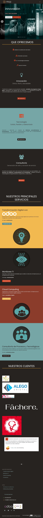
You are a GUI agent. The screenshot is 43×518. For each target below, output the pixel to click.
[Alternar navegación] (40, 2)
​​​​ (10, 510)
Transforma (22, 98)
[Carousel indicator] (18, 37)
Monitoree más (6, 281)
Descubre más (6, 298)
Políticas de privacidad (8, 489)
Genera (22, 180)
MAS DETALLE (8, 17)
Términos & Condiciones (8, 487)
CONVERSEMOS (16, 17)
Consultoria (5, 477)
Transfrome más (7, 223)
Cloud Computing (7, 475)
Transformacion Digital (8, 471)
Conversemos (8, 494)
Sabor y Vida (13, 447)
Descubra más (6, 355)
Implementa (22, 139)
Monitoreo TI (6, 473)
